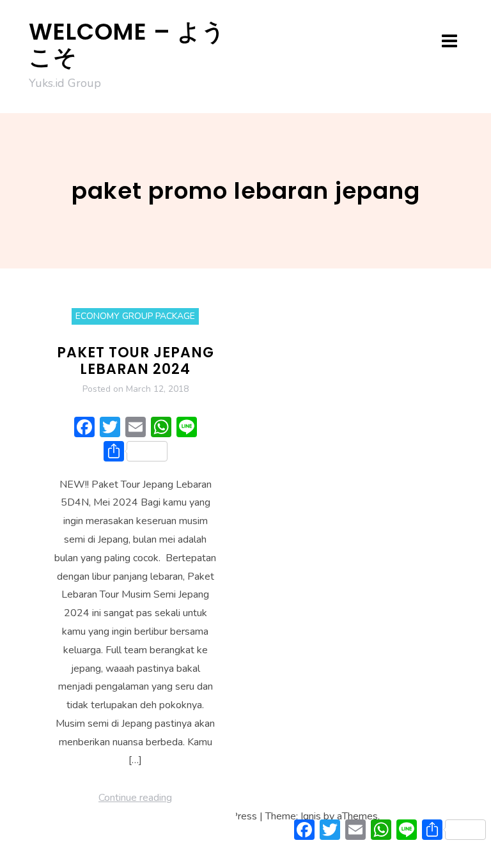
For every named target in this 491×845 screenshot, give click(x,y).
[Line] (186, 429)
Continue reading (135, 798)
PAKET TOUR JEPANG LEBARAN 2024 (135, 361)
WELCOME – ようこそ (127, 44)
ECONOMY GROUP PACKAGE (135, 316)
